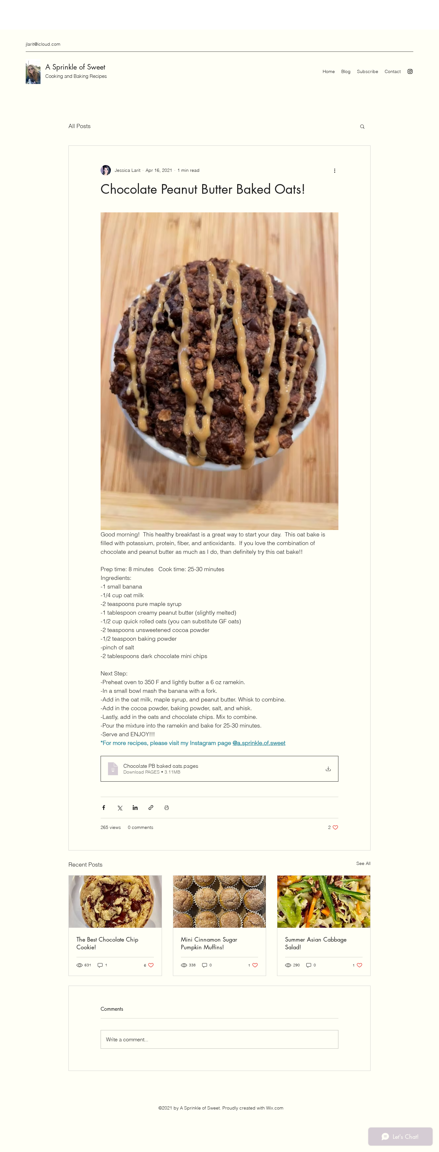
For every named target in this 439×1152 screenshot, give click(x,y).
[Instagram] (410, 71)
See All (363, 863)
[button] (362, 126)
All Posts (79, 126)
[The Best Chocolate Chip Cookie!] (115, 902)
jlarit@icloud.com (43, 44)
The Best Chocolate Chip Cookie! (107, 943)
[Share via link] (151, 807)
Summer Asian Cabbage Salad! (315, 943)
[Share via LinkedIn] (135, 807)
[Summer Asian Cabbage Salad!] (323, 902)
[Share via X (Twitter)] (119, 807)
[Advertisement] (117, 14)
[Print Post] (167, 807)
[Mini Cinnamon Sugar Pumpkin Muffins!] (219, 902)
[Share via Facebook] (104, 807)
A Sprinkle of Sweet (75, 66)
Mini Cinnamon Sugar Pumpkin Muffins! (209, 943)
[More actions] (334, 170)
